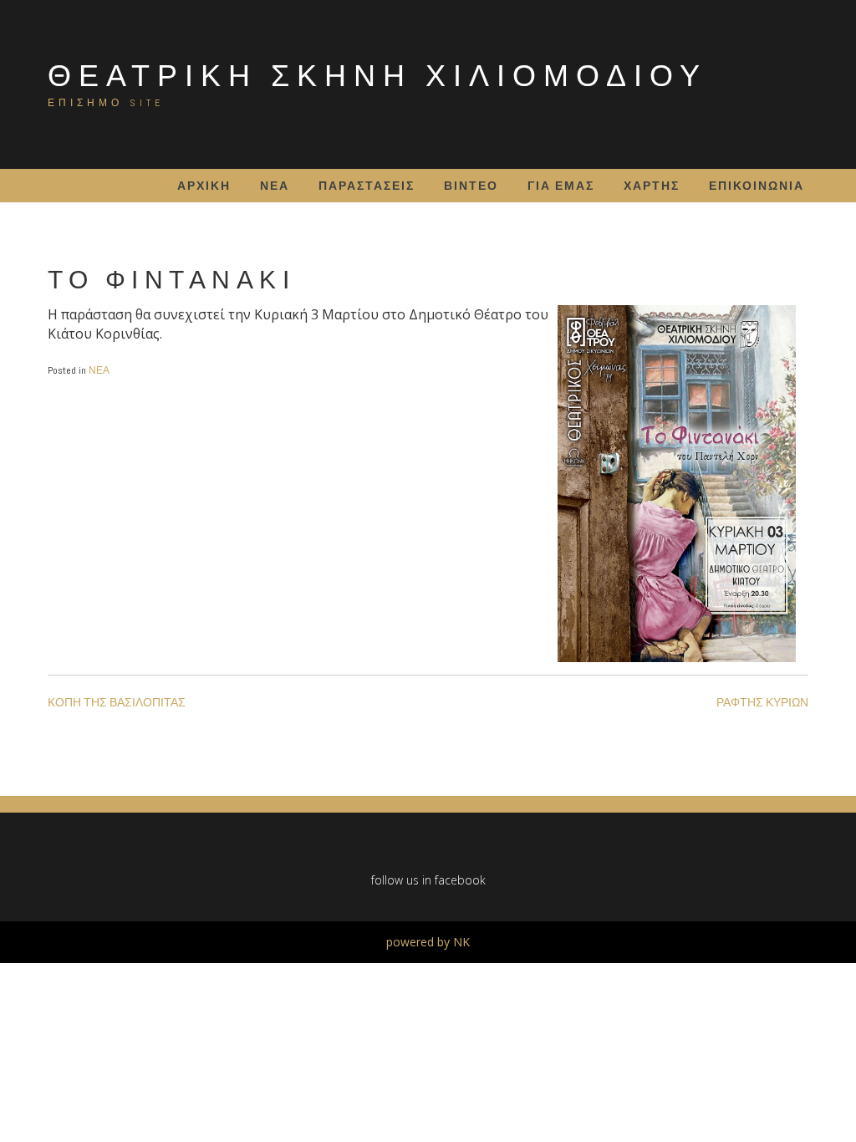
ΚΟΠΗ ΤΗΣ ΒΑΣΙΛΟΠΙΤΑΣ (117, 702)
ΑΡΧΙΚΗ (204, 185)
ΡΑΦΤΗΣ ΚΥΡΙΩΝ (762, 702)
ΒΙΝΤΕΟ (471, 185)
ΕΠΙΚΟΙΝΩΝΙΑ (756, 185)
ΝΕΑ (274, 185)
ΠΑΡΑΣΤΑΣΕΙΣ (366, 185)
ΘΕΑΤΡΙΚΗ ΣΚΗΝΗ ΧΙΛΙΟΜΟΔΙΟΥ (377, 74)
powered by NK (428, 942)
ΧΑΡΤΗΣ (652, 185)
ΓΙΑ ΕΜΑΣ (560, 185)
